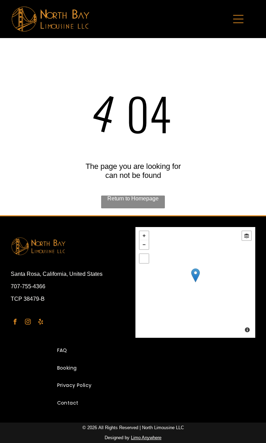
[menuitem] (133, 351)
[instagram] (28, 322)
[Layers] (246, 235)
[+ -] (195, 282)
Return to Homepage (133, 198)
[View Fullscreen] (144, 258)
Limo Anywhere (146, 437)
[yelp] (40, 322)
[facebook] (15, 322)
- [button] (144, 244)
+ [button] (144, 235)
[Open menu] (238, 19)
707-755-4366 (28, 286)
